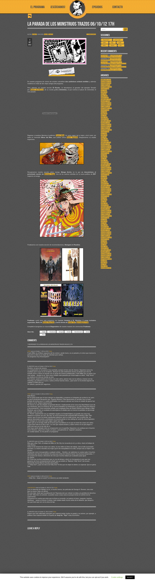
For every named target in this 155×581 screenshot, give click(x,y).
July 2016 (104, 90)
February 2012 (106, 185)
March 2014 (105, 140)
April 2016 (104, 96)
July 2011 (104, 198)
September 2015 (106, 108)
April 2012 (104, 182)
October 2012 (105, 171)
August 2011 (105, 196)
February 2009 (106, 250)
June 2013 (104, 157)
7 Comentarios (91, 34)
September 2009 (106, 237)
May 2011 (103, 201)
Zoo (120, 45)
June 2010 (104, 221)
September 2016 (106, 87)
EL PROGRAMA (37, 7)
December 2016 (106, 81)
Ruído (119, 42)
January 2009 (105, 252)
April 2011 (104, 203)
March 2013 (105, 162)
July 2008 (104, 261)
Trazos (50, 34)
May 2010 (104, 223)
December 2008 (106, 253)
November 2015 (106, 105)
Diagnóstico (106, 40)
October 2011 (105, 192)
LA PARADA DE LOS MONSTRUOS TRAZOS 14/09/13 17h (111, 69)
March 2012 (105, 183)
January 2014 (105, 144)
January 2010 (105, 230)
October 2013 (105, 149)
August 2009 (105, 239)
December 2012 (106, 167)
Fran (29, 351)
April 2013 (104, 160)
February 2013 (106, 164)
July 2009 (104, 241)
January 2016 (105, 101)
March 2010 (105, 226)
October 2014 (105, 128)
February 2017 (106, 79)
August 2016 (105, 88)
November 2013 (106, 148)
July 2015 (104, 112)
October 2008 (105, 257)
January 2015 (105, 122)
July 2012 (104, 176)
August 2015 (105, 110)
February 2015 (106, 121)
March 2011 (105, 205)
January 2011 (105, 209)
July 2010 (104, 219)
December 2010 (106, 210)
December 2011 (106, 189)
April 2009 (104, 246)
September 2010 (106, 216)
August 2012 (105, 174)
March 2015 (105, 119)
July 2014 (104, 133)
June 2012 (104, 178)
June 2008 (104, 262)
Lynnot (34, 34)
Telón (104, 45)
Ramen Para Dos (48, 322)
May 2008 (104, 264)
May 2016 (104, 94)
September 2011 (106, 194)
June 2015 (104, 113)
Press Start (118, 40)
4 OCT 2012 (29, 42)
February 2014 (106, 142)
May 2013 (104, 158)
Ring (112, 42)
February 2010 (106, 228)
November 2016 (106, 83)
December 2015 (106, 103)
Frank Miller (60, 135)
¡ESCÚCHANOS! (58, 7)
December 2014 (106, 124)
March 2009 (105, 248)
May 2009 (104, 244)
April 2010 (104, 225)
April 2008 (104, 266)
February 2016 (106, 99)
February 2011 (106, 207)
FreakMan (104, 55)
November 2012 (106, 169)
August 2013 (105, 153)
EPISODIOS (97, 7)
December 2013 (106, 146)
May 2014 (104, 137)
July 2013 (104, 155)
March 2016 (105, 97)
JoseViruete (31, 487)
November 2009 (106, 234)
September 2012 (106, 173)
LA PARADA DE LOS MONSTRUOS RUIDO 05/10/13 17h (111, 56)
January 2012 (105, 187)
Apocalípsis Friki (82, 322)
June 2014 (104, 135)
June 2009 (104, 243)
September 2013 (106, 151)
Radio (46, 34)
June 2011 (104, 200)
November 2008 (106, 255)
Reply (50, 351)
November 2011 (106, 191)
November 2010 (106, 212)
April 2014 (104, 139)
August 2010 (105, 217)
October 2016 (105, 85)
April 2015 (104, 117)
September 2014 (106, 130)
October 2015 (105, 106)
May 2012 (104, 180)
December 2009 (106, 232)
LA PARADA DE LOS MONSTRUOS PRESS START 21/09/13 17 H (113, 62)
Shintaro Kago (49, 174)
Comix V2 (71, 322)
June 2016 (104, 92)
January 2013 (105, 165)
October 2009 (105, 235)
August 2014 (105, 131)
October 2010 (105, 214)
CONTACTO (117, 7)
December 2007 (106, 268)
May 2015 (104, 115)
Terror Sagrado (72, 137)
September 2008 (106, 259)
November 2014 (106, 126)
